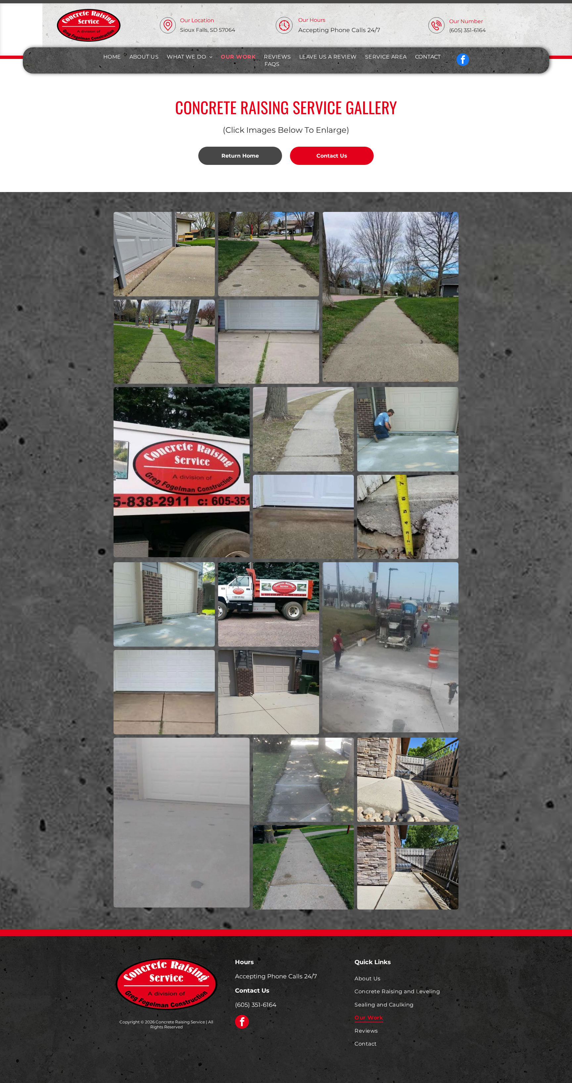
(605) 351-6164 (255, 1005)
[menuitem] (113, 57)
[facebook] (462, 60)
